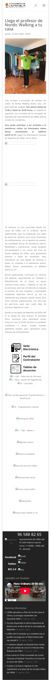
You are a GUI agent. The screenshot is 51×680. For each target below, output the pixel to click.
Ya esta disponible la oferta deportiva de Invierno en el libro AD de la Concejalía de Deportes (26, 626)
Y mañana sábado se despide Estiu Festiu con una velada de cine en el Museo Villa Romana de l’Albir (26, 647)
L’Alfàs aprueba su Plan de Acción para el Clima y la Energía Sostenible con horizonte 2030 (25, 615)
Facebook (10, 557)
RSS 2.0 (12, 569)
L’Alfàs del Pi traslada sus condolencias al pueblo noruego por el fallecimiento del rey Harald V (25, 637)
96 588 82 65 (29, 534)
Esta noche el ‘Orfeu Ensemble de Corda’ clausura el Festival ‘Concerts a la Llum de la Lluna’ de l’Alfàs (26, 658)
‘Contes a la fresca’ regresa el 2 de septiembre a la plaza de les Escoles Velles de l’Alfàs (26, 669)
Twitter (12, 563)
